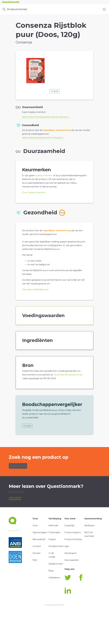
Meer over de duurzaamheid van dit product (45, 117)
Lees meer (15, 498)
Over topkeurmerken (33, 192)
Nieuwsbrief (39, 539)
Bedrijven (89, 525)
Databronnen (56, 564)
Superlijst (69, 525)
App (66, 546)
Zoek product (18, 466)
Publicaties (54, 532)
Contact (37, 546)
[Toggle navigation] (104, 9)
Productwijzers (72, 532)
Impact (52, 539)
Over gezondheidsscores (35, 289)
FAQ (35, 560)
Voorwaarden (71, 560)
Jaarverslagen (40, 532)
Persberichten (56, 546)
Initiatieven (54, 577)
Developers (70, 553)
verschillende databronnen (68, 374)
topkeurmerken (44, 175)
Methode (53, 525)
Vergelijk (54, 91)
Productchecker (17, 9)
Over (35, 525)
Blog (51, 570)
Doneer (37, 553)
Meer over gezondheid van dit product (42, 138)
